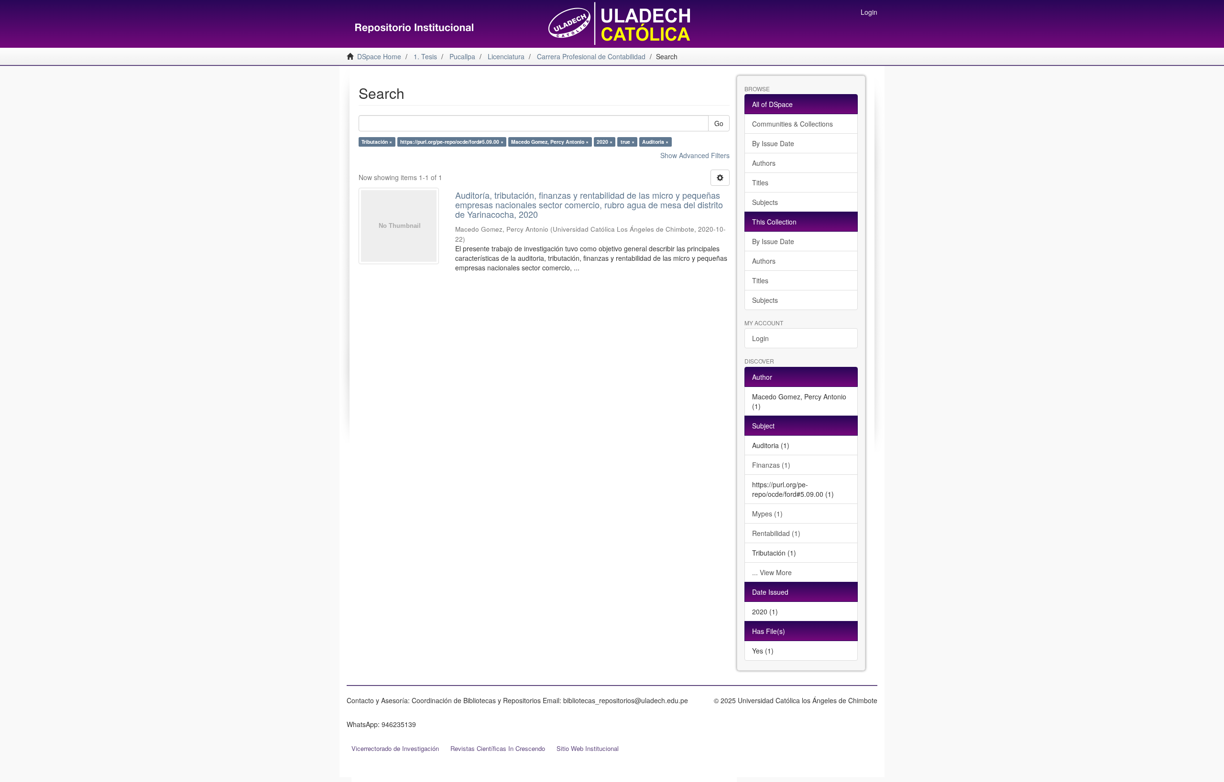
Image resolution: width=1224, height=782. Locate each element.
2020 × (604, 141)
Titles (760, 182)
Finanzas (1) (771, 465)
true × (627, 141)
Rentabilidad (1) (776, 533)
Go (718, 123)
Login (760, 338)
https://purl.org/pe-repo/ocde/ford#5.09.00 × (451, 141)
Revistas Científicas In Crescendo (497, 748)
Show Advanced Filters (695, 155)
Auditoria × (655, 141)
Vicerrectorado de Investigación (395, 748)
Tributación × (376, 141)
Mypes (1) (767, 513)
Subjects (765, 202)
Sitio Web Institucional (588, 748)
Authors (764, 163)
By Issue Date (773, 143)
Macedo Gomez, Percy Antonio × (550, 141)
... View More (772, 572)
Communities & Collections (792, 124)
